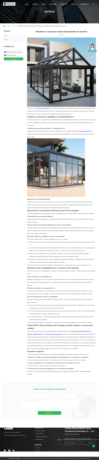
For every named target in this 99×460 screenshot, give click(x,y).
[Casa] (9, 4)
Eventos (73, 4)
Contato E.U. (64, 4)
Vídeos (43, 4)
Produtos (35, 4)
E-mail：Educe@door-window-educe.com (15, 435)
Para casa (8, 26)
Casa (26, 4)
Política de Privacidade (14, 458)
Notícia (14, 26)
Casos (5, 39)
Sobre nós (53, 4)
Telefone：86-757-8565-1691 (12, 432)
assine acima (91, 442)
